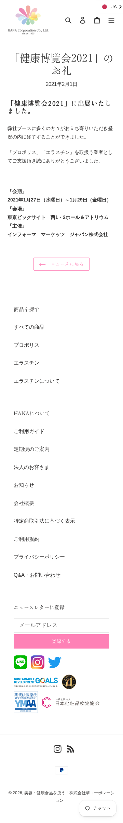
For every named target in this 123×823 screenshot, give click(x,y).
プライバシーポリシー (39, 557)
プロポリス (26, 345)
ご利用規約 (26, 539)
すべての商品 (29, 327)
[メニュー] (111, 20)
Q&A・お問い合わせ (37, 575)
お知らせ (24, 485)
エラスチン (26, 363)
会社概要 (24, 503)
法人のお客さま (32, 467)
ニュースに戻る (66, 264)
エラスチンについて (37, 381)
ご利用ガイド (29, 431)
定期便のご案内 (32, 449)
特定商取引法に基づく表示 (44, 521)
